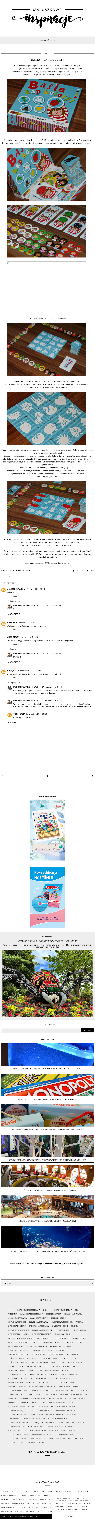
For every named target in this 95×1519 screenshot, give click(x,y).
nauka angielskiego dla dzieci (44, 1362)
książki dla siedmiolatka (18, 1334)
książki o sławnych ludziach (63, 1406)
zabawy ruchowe (36, 1414)
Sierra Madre (41, 1508)
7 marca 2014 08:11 (36, 589)
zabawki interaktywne (17, 1390)
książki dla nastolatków (18, 1362)
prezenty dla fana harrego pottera (64, 1431)
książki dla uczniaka (63, 1310)
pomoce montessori (37, 1431)
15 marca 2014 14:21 (51, 654)
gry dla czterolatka (68, 1374)
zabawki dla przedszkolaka (31, 1314)
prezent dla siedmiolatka (18, 1354)
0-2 (50, 1310)
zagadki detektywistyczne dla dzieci (61, 1414)
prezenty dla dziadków (75, 1398)
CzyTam (24, 1496)
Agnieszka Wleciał (17, 589)
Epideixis (5, 1500)
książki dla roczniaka (17, 1326)
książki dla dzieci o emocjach (20, 1423)
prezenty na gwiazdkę (17, 1386)
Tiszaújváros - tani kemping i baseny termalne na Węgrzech (48, 1190)
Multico (30, 1504)
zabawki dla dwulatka (17, 1318)
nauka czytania (35, 1370)
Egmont (13, 576)
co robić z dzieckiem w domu (33, 1418)
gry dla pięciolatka (16, 1346)
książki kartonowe (62, 1334)
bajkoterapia (13, 1418)
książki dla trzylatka (38, 1322)
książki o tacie (78, 1423)
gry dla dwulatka (34, 1366)
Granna (21, 1500)
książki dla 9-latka (40, 1406)
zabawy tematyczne (35, 1443)
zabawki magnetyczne (17, 1439)
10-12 (45, 1310)
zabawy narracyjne (16, 1443)
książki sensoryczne (16, 1426)
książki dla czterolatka (26, 1342)
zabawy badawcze (75, 1439)
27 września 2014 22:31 (52, 687)
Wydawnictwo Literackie (11, 1512)
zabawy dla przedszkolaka (41, 1390)
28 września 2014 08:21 (36, 714)
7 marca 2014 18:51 (26, 623)
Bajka (26, 1492)
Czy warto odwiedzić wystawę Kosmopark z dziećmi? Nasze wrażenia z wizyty (47, 1251)
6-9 (8, 576)
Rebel (31, 1508)
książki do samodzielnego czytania (60, 1366)
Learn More (69, 1516)
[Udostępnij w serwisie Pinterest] (92, 571)
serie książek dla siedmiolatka (42, 1386)
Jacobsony (32, 1500)
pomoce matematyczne (17, 1431)
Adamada (5, 1492)
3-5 (4, 576)
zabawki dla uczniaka (39, 1318)
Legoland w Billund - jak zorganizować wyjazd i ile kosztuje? (48, 941)
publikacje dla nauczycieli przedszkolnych (26, 1350)
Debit (32, 1496)
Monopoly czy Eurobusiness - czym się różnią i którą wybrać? (47, 1099)
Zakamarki (30, 1512)
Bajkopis (35, 1492)
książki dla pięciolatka (41, 1334)
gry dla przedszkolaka (17, 1378)
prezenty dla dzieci (66, 1382)
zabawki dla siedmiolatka (43, 1435)
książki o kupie (63, 1423)
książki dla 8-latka (16, 1394)
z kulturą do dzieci (60, 1326)
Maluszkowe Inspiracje (25, 605)
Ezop (13, 1500)
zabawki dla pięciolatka (68, 1386)
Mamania (5, 1504)
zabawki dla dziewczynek (18, 1435)
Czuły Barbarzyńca (9, 1496)
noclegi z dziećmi (45, 1410)
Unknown (12, 623)
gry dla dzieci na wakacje (18, 1406)
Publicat (22, 1508)
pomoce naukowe (55, 1398)
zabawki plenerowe (16, 1366)
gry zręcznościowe (38, 1378)
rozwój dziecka (38, 1354)
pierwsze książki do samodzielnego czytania (26, 1398)
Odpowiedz (13, 596)
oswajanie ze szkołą (36, 1426)
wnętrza (79, 1322)
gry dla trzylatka (70, 1358)
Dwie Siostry (42, 1496)
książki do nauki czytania (37, 1394)
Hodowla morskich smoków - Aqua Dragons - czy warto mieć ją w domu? (47, 1069)
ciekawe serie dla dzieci (47, 1374)
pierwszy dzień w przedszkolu (60, 1426)
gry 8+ (50, 1350)
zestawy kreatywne (56, 1354)
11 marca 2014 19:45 (29, 637)
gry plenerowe (62, 1390)
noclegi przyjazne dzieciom (71, 1362)
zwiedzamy (12, 1314)
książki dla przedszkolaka (28, 1310)
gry (19, 576)
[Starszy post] (93, 776)
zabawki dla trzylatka (73, 1342)
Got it (79, 1516)
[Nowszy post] (2, 776)
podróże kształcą (53, 1314)
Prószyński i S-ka (8, 1508)
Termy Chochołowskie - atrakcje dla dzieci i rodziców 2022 (47, 1221)
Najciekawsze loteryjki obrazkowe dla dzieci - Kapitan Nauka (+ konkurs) (47, 1129)
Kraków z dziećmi (63, 1330)
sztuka (42, 1402)
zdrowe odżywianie (56, 1402)
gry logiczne (72, 1354)
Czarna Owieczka (81, 1492)
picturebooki (61, 1350)
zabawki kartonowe (65, 1435)
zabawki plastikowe (56, 1439)
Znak (39, 1512)
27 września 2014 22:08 (30, 671)
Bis (43, 1492)
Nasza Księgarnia (44, 1504)
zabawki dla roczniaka (39, 1326)
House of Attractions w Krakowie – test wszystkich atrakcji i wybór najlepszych (47, 1160)
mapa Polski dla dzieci (17, 1370)
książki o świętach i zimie (60, 1346)
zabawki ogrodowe (37, 1439)
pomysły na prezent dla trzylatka (40, 1382)
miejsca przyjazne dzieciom (62, 1322)
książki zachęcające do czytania (21, 1410)
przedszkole (32, 1358)
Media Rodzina (18, 1504)
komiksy (74, 1326)
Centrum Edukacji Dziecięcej (59, 1492)
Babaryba (16, 1492)
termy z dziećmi (42, 1338)
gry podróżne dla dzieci (58, 1418)
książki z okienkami (59, 1394)
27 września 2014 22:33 (52, 701)
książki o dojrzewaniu (44, 1423)
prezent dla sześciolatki (65, 1410)
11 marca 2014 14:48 (51, 605)
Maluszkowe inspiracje (25, 1516)
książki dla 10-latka (16, 1358)
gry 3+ (10, 1342)
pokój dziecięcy (79, 1338)
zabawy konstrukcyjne (17, 1374)
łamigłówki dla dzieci (50, 1358)
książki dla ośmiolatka (37, 1346)
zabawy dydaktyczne (17, 1414)
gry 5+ (70, 1402)
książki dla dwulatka (73, 1314)
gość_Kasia (13, 671)
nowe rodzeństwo (15, 1382)
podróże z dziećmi (58, 1318)
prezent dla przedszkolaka (56, 1370)
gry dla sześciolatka (61, 1338)
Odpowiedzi (15, 601)
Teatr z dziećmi (79, 1330)
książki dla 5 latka (79, 1390)
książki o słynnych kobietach (61, 1378)
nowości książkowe (79, 1394)
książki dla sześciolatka (42, 1330)
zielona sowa (50, 1512)
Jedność (43, 1500)
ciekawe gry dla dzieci (17, 1322)
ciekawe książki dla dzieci (18, 1330)
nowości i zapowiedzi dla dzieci (21, 1338)
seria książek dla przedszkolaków (22, 1402)
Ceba (32, 1374)
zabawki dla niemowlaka (49, 1342)
